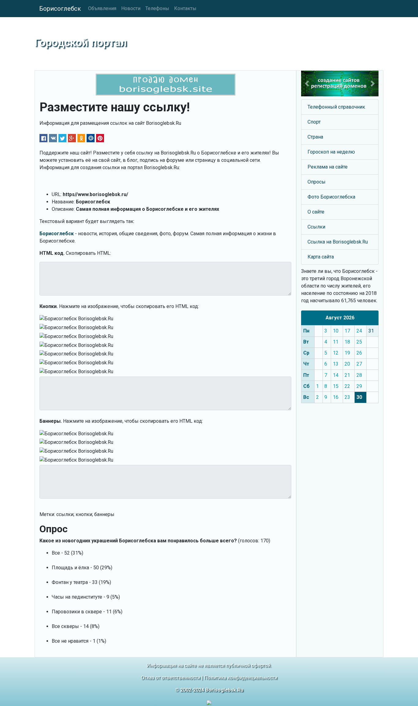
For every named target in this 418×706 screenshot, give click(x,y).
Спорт (314, 122)
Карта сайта (321, 257)
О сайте (316, 212)
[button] (307, 83)
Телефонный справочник (336, 107)
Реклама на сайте (328, 167)
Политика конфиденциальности (240, 678)
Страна (315, 137)
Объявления (102, 8)
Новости (130, 8)
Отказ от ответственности (170, 678)
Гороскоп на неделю (331, 152)
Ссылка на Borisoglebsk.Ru (338, 242)
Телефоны (157, 8)
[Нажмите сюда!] (340, 83)
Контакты (185, 8)
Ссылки (316, 227)
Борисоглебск (60, 8)
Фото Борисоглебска (331, 197)
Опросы (317, 182)
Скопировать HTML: (88, 253)
